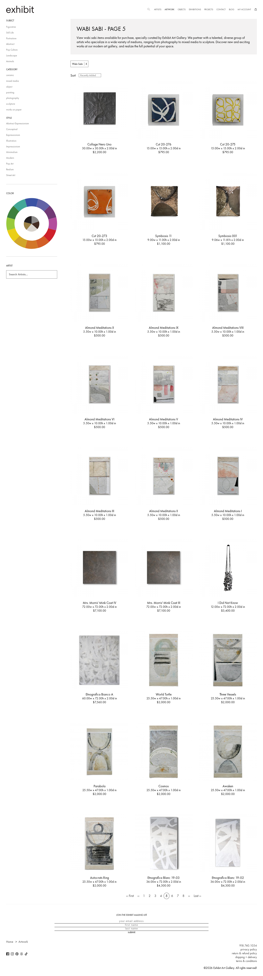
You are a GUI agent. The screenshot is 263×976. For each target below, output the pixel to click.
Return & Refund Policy (244, 953)
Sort (73, 75)
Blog (231, 9)
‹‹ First (130, 896)
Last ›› (197, 896)
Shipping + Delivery (246, 957)
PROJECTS (208, 9)
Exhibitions (195, 9)
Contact (221, 9)
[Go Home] (20, 9)
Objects (182, 9)
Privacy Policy (248, 949)
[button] (149, 9)
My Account (244, 9)
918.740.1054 (248, 946)
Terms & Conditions (246, 961)
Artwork (169, 9)
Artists (157, 9)
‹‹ (138, 896)
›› (189, 896)
